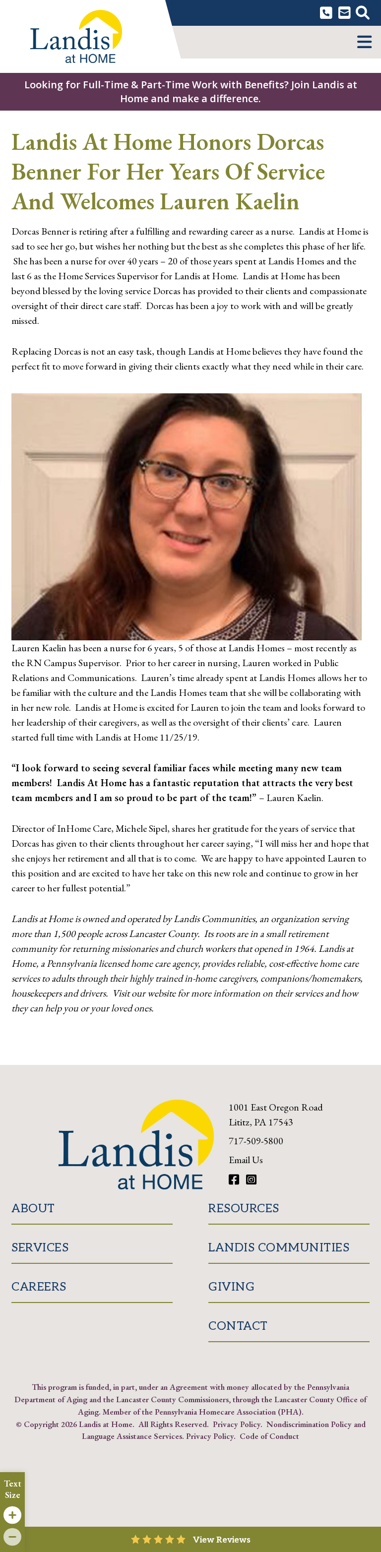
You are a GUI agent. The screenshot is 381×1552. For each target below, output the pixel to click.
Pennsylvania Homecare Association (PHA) (228, 1411)
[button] (364, 42)
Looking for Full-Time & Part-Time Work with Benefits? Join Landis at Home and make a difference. (190, 91)
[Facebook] (235, 1179)
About (33, 1208)
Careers (38, 1287)
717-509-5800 (256, 1140)
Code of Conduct (269, 1435)
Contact (238, 1326)
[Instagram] (251, 1179)
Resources (243, 1208)
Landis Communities (278, 1248)
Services (39, 1248)
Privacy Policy (236, 1424)
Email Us (246, 1159)
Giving (231, 1287)
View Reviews (222, 1540)
